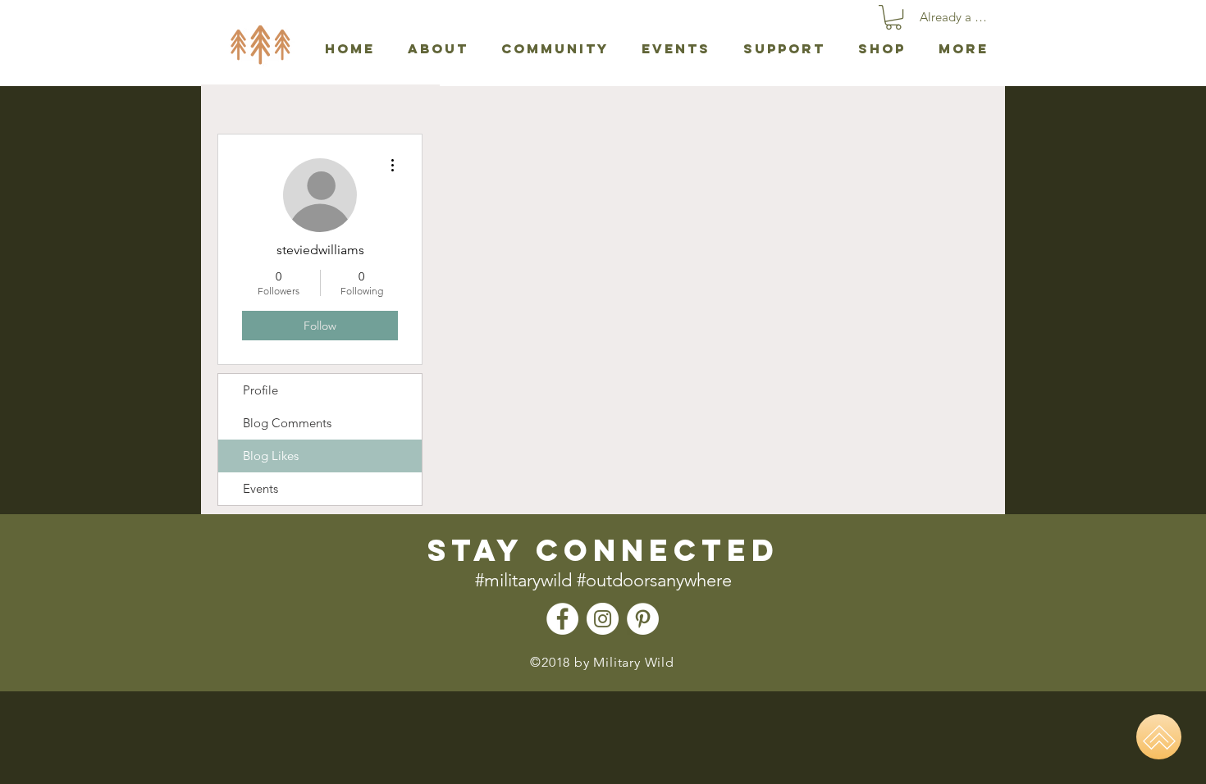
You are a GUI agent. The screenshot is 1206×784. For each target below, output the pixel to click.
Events (260, 488)
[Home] (1158, 736)
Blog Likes (271, 455)
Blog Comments (287, 423)
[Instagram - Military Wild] (603, 619)
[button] (893, 17)
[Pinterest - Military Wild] (643, 619)
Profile (260, 390)
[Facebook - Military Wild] (562, 619)
